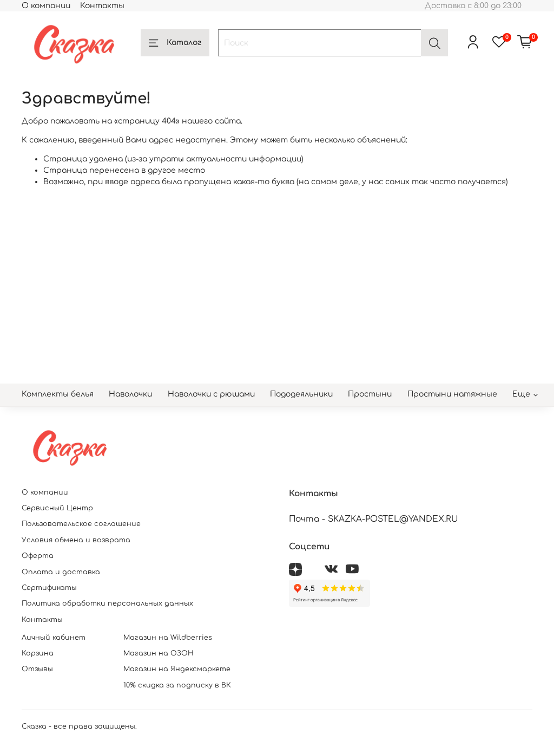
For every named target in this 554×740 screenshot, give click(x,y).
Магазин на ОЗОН (158, 653)
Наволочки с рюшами (211, 394)
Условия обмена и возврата (76, 540)
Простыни (370, 394)
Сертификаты (49, 588)
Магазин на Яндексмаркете (176, 669)
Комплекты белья (58, 394)
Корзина (38, 653)
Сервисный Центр (57, 508)
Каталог (184, 42)
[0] (524, 42)
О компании (46, 6)
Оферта (38, 556)
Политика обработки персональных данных (107, 603)
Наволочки (130, 394)
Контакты (102, 6)
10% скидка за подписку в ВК (177, 685)
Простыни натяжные (452, 394)
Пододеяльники (301, 394)
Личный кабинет (53, 637)
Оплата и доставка (61, 572)
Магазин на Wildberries (167, 637)
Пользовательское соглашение (81, 524)
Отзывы (37, 669)
